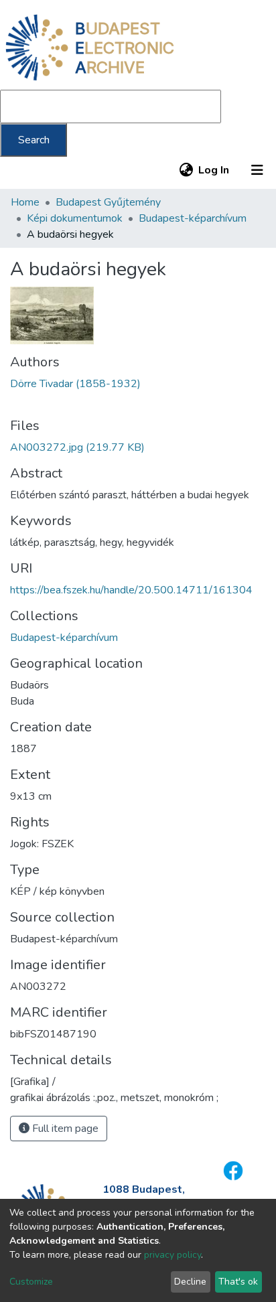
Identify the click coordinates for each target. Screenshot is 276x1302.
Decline (190, 1281)
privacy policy (172, 1254)
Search (34, 140)
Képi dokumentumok (75, 218)
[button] (186, 170)
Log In (214, 170)
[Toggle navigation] (257, 170)
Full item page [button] (63, 1128)
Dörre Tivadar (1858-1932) (75, 383)
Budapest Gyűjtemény (108, 202)
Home (25, 202)
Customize (31, 1281)
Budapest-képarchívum (193, 218)
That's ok (238, 1281)
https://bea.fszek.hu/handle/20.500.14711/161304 (131, 590)
